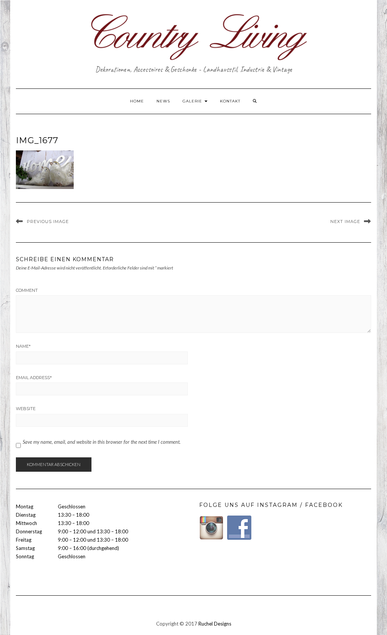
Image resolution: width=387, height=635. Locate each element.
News (163, 101)
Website (26, 408)
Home (137, 101)
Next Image (345, 221)
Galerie (193, 101)
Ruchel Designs (214, 624)
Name (23, 346)
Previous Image (48, 221)
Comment (27, 290)
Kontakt (230, 101)
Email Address (34, 377)
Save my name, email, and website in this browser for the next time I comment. (102, 442)
